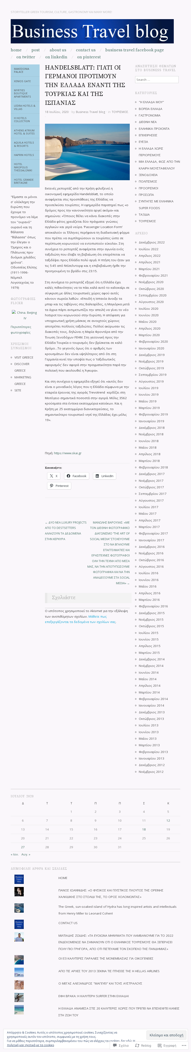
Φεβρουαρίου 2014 (153, 699)
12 (168, 820)
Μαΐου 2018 (148, 447)
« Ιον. (15, 854)
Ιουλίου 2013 (148, 725)
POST (35, 50)
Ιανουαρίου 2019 (151, 421)
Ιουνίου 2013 (149, 732)
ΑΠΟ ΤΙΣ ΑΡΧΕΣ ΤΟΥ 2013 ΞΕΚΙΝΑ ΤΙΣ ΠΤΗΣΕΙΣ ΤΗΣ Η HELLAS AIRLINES (109, 971)
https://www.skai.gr (68, 453)
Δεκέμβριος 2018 (152, 428)
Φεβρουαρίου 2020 (153, 341)
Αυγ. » (25, 854)
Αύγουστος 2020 (151, 302)
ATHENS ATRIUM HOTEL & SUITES (24, 132)
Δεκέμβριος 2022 (152, 242)
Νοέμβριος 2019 (151, 361)
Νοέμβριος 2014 (151, 666)
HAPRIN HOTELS (24, 155)
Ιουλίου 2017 (148, 507)
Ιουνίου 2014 (149, 672)
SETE (17, 390)
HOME (16, 50)
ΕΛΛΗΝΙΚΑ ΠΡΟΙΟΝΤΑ (154, 129)
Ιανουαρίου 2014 (151, 705)
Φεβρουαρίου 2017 (153, 533)
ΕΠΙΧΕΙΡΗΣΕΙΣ (148, 135)
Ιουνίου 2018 (149, 441)
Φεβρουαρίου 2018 (153, 467)
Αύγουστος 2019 (151, 381)
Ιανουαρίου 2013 (151, 758)
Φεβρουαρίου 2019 (153, 414)
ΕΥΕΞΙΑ (143, 142)
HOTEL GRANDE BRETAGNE (24, 181)
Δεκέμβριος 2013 (152, 712)
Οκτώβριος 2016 (151, 560)
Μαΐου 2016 (148, 586)
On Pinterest (89, 57)
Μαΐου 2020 (148, 322)
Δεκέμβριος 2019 (152, 355)
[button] (87, 152)
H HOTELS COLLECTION (22, 119)
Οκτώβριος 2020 (151, 289)
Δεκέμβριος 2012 (152, 765)
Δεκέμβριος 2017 (152, 474)
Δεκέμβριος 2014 (152, 659)
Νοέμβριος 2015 (151, 619)
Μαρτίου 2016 (149, 600)
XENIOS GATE (22, 81)
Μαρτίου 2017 (149, 527)
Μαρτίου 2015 (149, 653)
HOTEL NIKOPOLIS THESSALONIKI (23, 167)
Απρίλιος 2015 (149, 646)
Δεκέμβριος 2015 (152, 613)
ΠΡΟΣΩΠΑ (146, 195)
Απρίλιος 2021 (149, 262)
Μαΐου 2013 (148, 738)
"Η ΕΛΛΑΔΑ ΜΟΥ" (151, 102)
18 (144, 829)
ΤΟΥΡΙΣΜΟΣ (120, 112)
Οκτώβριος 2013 (151, 719)
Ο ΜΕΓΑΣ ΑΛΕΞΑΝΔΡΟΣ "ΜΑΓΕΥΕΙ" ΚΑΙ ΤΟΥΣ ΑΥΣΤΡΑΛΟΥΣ (100, 983)
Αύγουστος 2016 (151, 566)
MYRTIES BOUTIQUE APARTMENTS (22, 93)
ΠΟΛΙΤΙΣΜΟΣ (148, 181)
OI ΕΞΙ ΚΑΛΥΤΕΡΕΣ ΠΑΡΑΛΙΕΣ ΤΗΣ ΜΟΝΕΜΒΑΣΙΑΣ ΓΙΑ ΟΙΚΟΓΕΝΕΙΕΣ (105, 958)
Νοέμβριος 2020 (151, 282)
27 (23, 847)
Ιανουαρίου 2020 (151, 348)
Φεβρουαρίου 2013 (153, 752)
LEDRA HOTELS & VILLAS (24, 107)
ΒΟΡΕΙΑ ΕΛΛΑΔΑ (150, 109)
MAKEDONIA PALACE (21, 70)
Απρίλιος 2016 (149, 593)
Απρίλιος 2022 (149, 255)
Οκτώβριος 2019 (151, 368)
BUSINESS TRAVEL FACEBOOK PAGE (134, 50)
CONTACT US (86, 50)
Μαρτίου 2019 (149, 408)
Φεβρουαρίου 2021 (153, 275)
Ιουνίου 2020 (149, 315)
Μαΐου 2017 (148, 513)
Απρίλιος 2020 (149, 328)
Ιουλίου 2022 (148, 249)
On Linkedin (56, 57)
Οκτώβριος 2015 (151, 626)
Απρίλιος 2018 (149, 454)
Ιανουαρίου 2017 (151, 540)
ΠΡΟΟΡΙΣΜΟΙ (148, 188)
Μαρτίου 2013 (149, 745)
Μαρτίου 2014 (149, 692)
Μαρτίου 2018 (149, 461)
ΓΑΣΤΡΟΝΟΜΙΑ (149, 115)
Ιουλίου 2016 (148, 573)
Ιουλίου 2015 (148, 633)
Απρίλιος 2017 (149, 520)
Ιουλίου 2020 (148, 308)
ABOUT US (58, 50)
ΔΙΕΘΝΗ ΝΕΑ (148, 122)
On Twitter (25, 57)
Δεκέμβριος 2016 (152, 547)
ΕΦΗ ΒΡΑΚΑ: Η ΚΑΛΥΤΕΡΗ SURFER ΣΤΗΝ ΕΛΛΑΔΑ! (93, 996)
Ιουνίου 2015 (149, 639)
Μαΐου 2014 (148, 679)
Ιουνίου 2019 (149, 394)
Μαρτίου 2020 (149, 335)
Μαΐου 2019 (148, 401)
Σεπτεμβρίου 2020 (153, 295)
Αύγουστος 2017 (151, 500)
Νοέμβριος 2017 (151, 481)
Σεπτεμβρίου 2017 (153, 494)
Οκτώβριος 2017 (151, 487)
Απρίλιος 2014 (149, 685)
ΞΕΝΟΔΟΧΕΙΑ (148, 175)
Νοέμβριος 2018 (151, 434)
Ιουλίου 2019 (148, 388)
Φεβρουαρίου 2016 (153, 606)
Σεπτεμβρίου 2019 (153, 375)
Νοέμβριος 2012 (151, 772)
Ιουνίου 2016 (149, 580)
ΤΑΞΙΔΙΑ (144, 214)
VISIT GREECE (23, 357)
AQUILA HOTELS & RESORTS (24, 144)
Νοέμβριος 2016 (151, 553)
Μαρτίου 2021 (149, 269)
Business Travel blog (90, 112)
